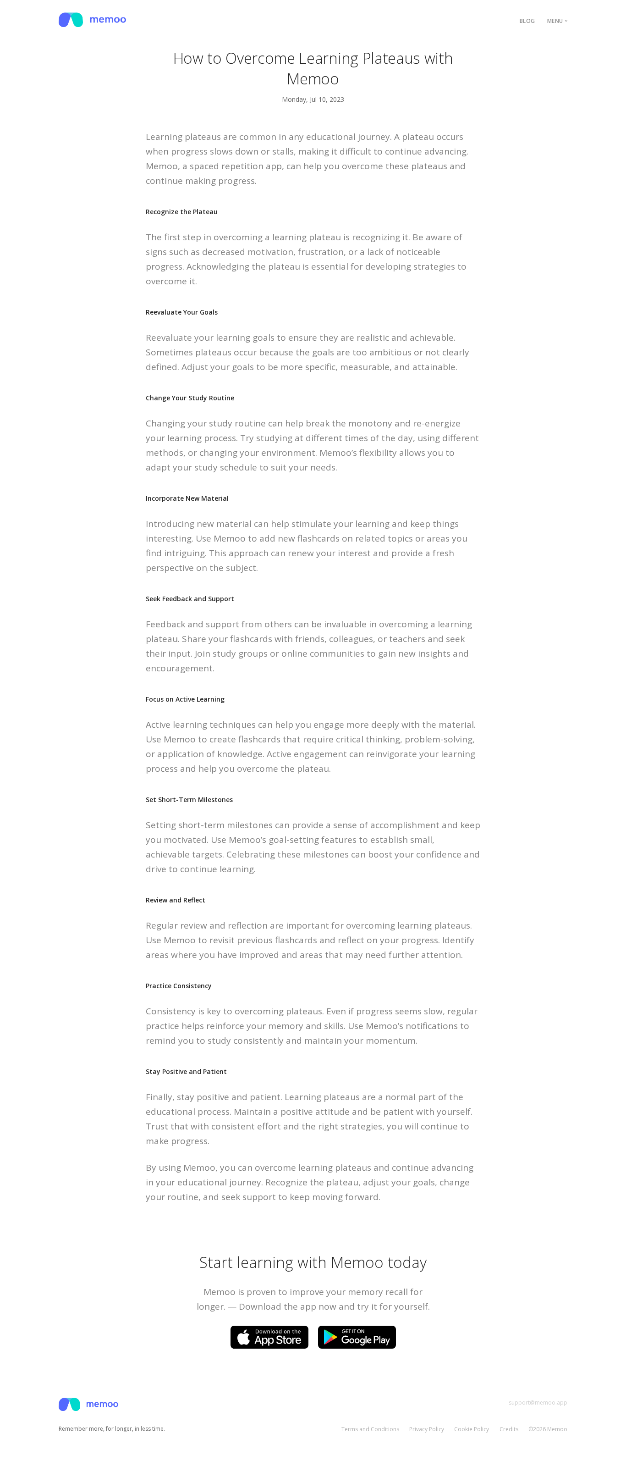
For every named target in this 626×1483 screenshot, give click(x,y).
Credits (509, 1429)
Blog (527, 21)
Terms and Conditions (370, 1429)
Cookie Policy (471, 1429)
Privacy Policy (426, 1429)
